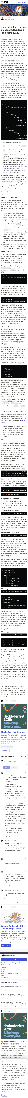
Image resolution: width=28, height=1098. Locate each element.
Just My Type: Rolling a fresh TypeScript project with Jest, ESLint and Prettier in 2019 (14, 1004)
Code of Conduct (9, 902)
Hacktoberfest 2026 (7, 1052)
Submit (6, 767)
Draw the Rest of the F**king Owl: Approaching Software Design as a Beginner (13, 996)
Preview (14, 767)
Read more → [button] (6, 945)
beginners (4, 36)
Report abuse (19, 902)
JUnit (16, 180)
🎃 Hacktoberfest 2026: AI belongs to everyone (12, 1042)
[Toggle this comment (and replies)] (2, 776)
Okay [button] (4, 1095)
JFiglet (9, 180)
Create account (21, 2)
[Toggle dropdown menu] (26, 701)
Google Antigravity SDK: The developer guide (13, 927)
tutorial (15, 36)
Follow (14, 959)
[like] (4, 899)
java (10, 36)
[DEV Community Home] (6, 2)
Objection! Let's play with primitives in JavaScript (12, 988)
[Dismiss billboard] (26, 1061)
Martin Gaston (9, 18)
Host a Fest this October (13, 732)
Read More (5, 750)
